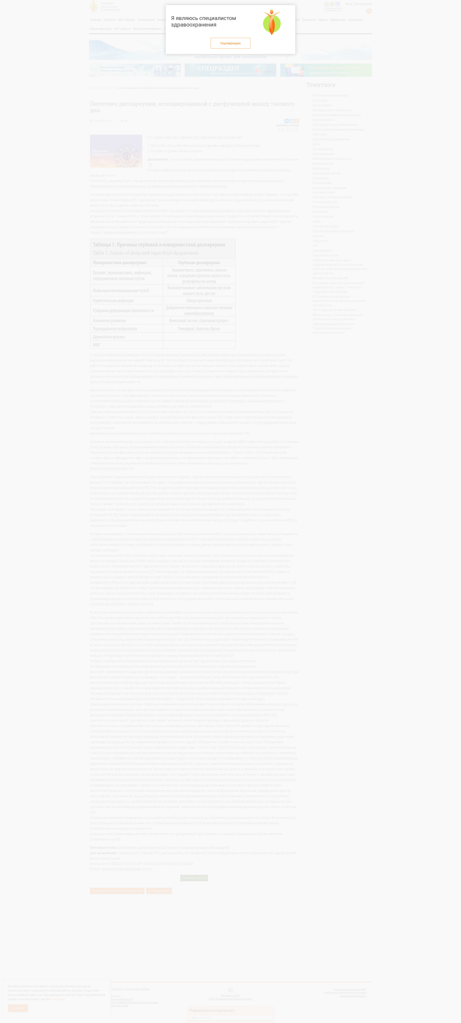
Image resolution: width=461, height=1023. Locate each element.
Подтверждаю (230, 43)
